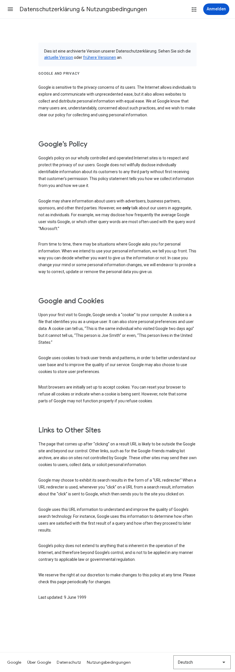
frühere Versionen (99, 57)
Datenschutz (69, 662)
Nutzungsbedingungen (109, 662)
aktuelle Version (58, 57)
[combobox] (202, 662)
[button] (10, 9)
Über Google (39, 662)
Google (14, 662)
